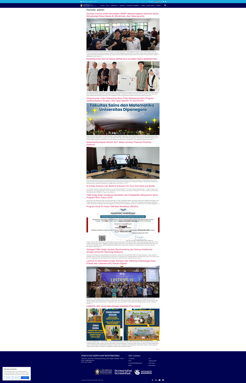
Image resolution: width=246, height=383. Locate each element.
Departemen (114, 5)
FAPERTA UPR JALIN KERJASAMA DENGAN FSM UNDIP (113, 306)
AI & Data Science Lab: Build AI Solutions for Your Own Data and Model (120, 186)
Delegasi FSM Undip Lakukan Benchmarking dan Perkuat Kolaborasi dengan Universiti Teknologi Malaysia (119, 250)
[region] (17, 373)
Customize (8, 377)
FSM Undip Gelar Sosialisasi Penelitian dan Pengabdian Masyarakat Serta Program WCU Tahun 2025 (122, 196)
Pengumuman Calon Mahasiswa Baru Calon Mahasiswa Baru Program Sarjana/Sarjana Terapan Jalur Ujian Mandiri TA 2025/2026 (120, 99)
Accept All (25, 377)
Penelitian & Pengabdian (133, 5)
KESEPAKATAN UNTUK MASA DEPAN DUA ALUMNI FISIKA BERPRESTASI (121, 59)
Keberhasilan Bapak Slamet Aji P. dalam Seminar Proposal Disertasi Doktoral (118, 143)
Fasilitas (143, 5)
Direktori (158, 5)
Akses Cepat (150, 1)
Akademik (122, 5)
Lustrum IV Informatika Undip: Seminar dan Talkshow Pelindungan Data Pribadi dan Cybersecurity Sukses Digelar (120, 262)
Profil (107, 5)
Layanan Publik (150, 5)
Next (158, 349)
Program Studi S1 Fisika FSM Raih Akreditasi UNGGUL (112, 206)
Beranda (102, 5)
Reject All (17, 377)
